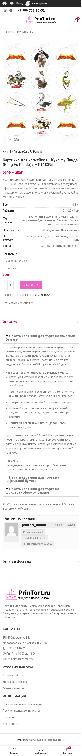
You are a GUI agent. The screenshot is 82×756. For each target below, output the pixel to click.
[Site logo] (41, 19)
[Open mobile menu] (5, 20)
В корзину (31, 284)
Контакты (9, 717)
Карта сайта (10, 723)
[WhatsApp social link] (5, 10)
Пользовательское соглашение (22, 704)
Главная (8, 31)
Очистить (11, 268)
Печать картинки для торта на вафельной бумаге (32, 479)
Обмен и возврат (13, 688)
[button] (41, 337)
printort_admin (34, 525)
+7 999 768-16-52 (31, 10)
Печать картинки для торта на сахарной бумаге (40, 337)
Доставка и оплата (15, 681)
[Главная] (4, 3)
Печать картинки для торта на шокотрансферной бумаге (32, 490)
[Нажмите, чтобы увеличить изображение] (10, 138)
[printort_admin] (11, 529)
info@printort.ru (24, 658)
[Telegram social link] (11, 10)
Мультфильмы (26, 31)
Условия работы (13, 675)
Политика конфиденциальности (23, 710)
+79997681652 (40, 294)
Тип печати (10, 253)
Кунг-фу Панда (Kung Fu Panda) (22, 151)
